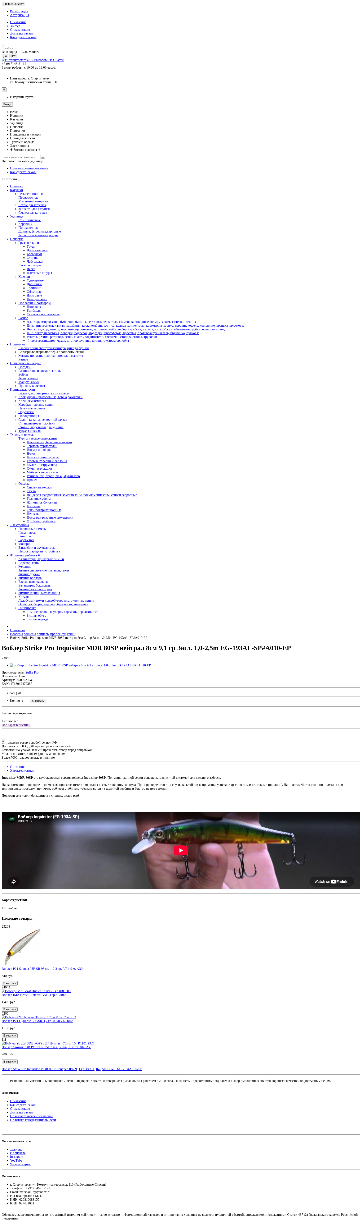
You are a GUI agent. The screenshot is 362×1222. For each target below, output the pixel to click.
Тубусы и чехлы (29, 431)
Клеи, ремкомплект (32, 401)
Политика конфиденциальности (33, 1120)
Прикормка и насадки (25, 363)
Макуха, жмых (28, 382)
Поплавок (34, 306)
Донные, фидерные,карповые (39, 231)
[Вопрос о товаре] (3, 739)
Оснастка (16, 239)
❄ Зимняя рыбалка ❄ (25, 555)
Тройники (34, 288)
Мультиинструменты (42, 465)
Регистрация (19, 11)
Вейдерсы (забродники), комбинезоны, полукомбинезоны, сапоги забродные (82, 495)
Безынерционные (30, 194)
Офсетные (34, 291)
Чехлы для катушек (32, 205)
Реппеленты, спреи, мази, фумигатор (53, 476)
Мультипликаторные (33, 201)
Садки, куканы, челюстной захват (42, 419)
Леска (31, 269)
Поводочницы (28, 416)
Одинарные (35, 280)
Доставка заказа (21, 33)
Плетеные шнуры (39, 273)
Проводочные (28, 197)
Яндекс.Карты (20, 1164)
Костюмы (33, 506)
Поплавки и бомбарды (34, 303)
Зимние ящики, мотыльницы (39, 593)
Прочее (32, 480)
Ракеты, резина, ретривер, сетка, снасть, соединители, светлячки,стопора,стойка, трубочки (92, 337)
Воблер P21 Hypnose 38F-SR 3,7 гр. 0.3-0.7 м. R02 (37, 1021)
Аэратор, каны (28, 563)
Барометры (26, 540)
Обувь (31, 491)
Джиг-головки (37, 250)
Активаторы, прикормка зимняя (41, 559)
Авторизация (19, 15)
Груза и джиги (28, 242)
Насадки (24, 367)
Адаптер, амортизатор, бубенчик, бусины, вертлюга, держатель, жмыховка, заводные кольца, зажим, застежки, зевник (111, 321)
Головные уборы (39, 498)
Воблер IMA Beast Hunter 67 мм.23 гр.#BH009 (34, 995)
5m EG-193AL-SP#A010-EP (122, 1069)
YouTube (16, 1160)
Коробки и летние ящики (36, 404)
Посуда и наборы (39, 449)
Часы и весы (27, 532)
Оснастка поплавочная (43, 314)
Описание (17, 766)
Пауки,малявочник (31, 408)
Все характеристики (16, 725)
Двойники (34, 284)
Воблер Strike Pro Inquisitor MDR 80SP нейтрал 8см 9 (39, 1069)
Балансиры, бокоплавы (34, 585)
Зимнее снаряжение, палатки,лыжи (43, 570)
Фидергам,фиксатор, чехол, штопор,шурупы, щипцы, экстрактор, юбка (78, 340)
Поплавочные (28, 227)
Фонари (24, 544)
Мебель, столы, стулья (42, 472)
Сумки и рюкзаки (39, 468)
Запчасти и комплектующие (38, 235)
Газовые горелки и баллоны (47, 461)
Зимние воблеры (30, 578)
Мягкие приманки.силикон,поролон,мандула (50, 355)
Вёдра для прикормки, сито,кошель (43, 393)
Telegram (16, 1149)
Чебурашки (35, 261)
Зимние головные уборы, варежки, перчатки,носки (63, 612)
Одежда (24, 483)
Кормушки (34, 254)
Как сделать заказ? (23, 37)
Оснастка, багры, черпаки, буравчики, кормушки (53, 604)
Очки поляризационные (44, 510)
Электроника (19, 525)
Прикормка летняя (31, 385)
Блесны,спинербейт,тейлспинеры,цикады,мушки (53, 348)
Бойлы (23, 374)
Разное (23, 318)
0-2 (98, 1069)
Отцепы (32, 257)
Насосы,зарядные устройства (39, 551)
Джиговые (34, 295)
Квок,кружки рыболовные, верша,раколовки (50, 397)
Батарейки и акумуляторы (37, 547)
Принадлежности (22, 389)
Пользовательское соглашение (31, 1116)
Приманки (17, 344)
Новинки (16, 186)
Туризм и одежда (22, 434)
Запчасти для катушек (34, 209)
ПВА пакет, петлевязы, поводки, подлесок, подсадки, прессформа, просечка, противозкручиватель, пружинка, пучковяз (113, 333)
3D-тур (15, 26)
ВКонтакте (18, 1153)
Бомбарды (34, 310)
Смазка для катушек (32, 212)
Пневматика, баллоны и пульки (49, 442)
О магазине (18, 22)
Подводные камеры (32, 528)
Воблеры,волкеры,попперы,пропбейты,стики (42, 634)
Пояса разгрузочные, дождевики (50, 517)
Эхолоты (24, 536)
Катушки (16, 190)
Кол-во (15, 700)
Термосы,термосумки (42, 446)
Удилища (16, 216)
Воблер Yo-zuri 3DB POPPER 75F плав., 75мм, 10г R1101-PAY (46, 1047)
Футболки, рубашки (41, 521)
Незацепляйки (37, 299)
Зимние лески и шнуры (35, 589)
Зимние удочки (29, 574)
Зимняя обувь (36, 615)
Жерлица (24, 566)
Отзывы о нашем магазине (29, 168)
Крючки (24, 276)
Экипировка (27, 608)
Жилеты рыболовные (42, 502)
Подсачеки (26, 412)
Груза (31, 246)
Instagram (16, 1156)
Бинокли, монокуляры (43, 457)
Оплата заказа (20, 29)
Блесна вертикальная (33, 581)
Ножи (31, 453)
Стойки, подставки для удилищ (40, 427)
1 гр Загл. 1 (86, 1069)
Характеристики (22, 770)
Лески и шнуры (29, 265)
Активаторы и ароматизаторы (39, 370)
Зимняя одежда (37, 619)
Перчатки (34, 513)
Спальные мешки (39, 487)
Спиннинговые (29, 220)
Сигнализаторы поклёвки (36, 423)
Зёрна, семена (28, 378)
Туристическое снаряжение (37, 438)
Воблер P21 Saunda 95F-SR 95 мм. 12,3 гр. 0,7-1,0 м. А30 (42, 968)
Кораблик (25, 224)
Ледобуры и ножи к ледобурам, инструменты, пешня (56, 600)
